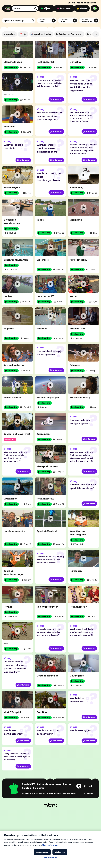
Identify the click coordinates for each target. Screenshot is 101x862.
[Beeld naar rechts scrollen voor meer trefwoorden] (95, 34)
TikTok (40, 793)
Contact (67, 784)
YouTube (28, 793)
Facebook (69, 793)
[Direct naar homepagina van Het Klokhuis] (14, 788)
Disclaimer (39, 787)
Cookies (88, 793)
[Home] (7, 8)
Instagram (54, 793)
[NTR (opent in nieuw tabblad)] (50, 805)
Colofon (26, 787)
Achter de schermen (49, 784)
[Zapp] (95, 8)
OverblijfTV (28, 784)
